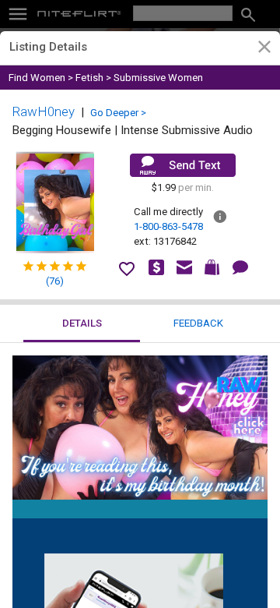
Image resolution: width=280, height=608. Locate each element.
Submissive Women (158, 77)
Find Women (37, 77)
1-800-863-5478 (168, 226)
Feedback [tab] (198, 323)
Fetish (89, 77)
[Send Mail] (183, 165)
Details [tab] (82, 323)
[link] (264, 49)
